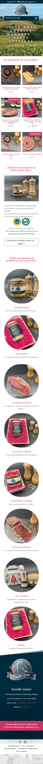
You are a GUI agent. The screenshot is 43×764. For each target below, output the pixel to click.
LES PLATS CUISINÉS (21, 451)
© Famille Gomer (14, 746)
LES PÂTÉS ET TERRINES (21, 501)
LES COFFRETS (21, 596)
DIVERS (21, 645)
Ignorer (37, 727)
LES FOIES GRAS (21, 307)
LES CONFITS (22, 354)
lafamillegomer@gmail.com (26, 703)
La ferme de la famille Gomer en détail (20, 242)
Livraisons (30, 746)
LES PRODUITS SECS (21, 547)
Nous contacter (21, 751)
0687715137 (26, 707)
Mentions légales (10, 748)
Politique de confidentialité (27, 748)
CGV (23, 746)
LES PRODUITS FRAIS (21, 402)
